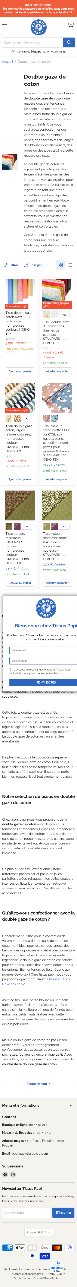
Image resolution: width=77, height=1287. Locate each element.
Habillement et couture (19, 1269)
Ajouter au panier (20, 371)
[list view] (70, 265)
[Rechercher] (69, 42)
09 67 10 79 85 (56, 51)
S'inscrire (63, 1213)
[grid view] (60, 265)
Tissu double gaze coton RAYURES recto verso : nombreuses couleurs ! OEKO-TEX (19, 323)
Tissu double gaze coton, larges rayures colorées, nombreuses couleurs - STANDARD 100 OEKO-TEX (19, 438)
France (36, 1232)
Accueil (7, 62)
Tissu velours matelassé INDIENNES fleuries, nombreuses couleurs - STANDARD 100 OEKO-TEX (17, 548)
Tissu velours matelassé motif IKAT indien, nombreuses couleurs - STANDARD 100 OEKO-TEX (55, 546)
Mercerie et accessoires (27, 1273)
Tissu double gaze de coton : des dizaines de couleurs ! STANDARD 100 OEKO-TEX (56, 332)
